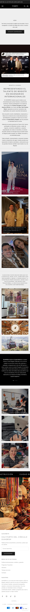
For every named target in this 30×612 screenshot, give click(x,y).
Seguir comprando (15, 31)
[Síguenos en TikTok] (11, 596)
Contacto (4, 572)
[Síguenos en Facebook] (2, 596)
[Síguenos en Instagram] (6, 596)
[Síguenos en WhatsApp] (15, 596)
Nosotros (4, 567)
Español (14, 601)
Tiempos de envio (6, 570)
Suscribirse (8, 553)
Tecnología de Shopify (20, 604)
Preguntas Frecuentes (7, 565)
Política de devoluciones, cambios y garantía (12, 562)
